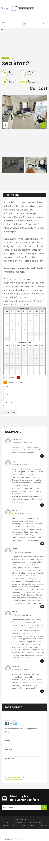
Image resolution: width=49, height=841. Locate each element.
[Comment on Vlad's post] (42, 543)
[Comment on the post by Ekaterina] (42, 456)
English (9, 839)
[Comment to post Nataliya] (42, 691)
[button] (7, 723)
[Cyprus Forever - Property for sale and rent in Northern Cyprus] (24, 23)
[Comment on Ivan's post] (42, 505)
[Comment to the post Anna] (42, 661)
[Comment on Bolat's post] (42, 606)
